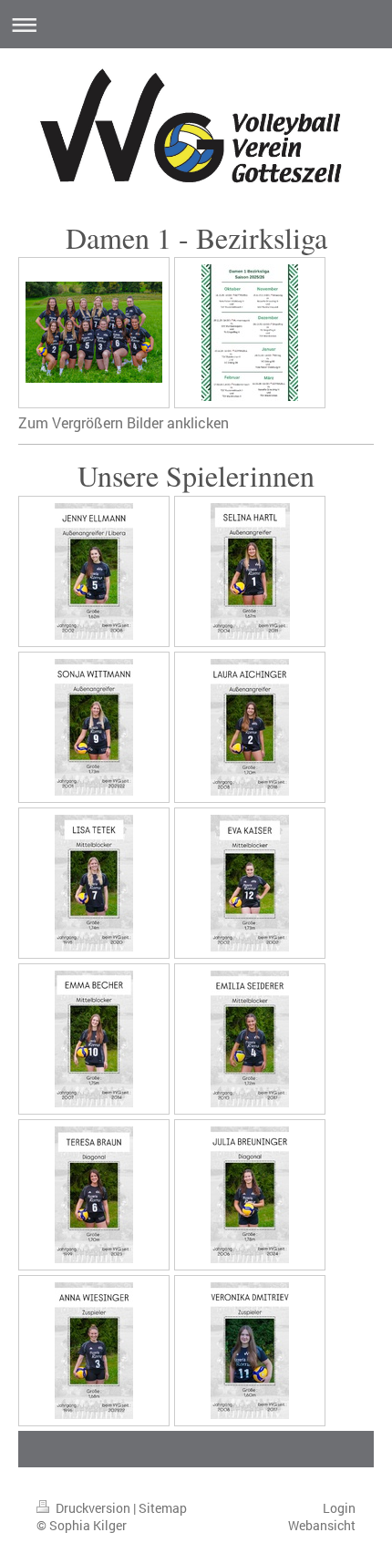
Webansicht (322, 1525)
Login (339, 1508)
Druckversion (93, 1508)
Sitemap (163, 1508)
